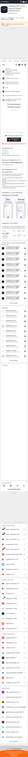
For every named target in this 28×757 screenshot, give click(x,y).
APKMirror (6, 2)
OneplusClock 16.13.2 (11, 340)
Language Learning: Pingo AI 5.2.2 (14, 697)
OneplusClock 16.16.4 (11, 335)
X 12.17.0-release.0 (10, 613)
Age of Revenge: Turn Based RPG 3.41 (15, 712)
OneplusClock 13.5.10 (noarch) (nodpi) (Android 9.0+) (13, 270)
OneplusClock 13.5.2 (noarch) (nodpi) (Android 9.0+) (13, 281)
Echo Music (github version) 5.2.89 (14, 554)
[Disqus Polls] (14, 385)
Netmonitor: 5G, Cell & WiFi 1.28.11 (14, 717)
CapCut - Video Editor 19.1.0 (12, 539)
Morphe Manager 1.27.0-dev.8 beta (14, 737)
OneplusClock (11, 18)
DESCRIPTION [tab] (24, 61)
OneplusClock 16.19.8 (11, 310)
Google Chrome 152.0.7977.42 (13, 682)
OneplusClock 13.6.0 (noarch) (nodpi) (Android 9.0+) (13, 264)
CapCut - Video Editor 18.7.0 (12, 549)
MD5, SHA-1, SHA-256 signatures (12, 91)
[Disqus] (14, 423)
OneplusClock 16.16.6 (11, 330)
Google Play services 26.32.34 (13, 667)
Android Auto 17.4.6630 (11, 618)
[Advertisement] (14, 43)
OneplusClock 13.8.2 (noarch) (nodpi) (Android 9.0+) (13, 253)
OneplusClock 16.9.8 (10, 345)
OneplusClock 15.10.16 (11, 325)
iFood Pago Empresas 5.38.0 (12, 722)
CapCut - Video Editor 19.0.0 (12, 534)
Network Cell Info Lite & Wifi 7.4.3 (14, 727)
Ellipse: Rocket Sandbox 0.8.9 (12, 662)
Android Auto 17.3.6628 (11, 598)
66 (11, 71)
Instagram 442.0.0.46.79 (11, 603)
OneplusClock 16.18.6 (11, 320)
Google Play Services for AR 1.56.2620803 (16, 707)
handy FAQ (6, 228)
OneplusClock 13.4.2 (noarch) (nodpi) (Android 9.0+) (13, 286)
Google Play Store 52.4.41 (12, 544)
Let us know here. (17, 748)
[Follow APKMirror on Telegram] (17, 486)
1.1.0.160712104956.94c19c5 (15, 162)
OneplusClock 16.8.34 (11, 350)
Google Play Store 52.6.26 (12, 569)
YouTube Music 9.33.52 (11, 628)
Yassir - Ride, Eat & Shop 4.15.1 (13, 692)
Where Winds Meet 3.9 (11, 657)
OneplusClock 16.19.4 (11, 315)
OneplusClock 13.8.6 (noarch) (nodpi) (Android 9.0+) (13, 247)
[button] (16, 65)
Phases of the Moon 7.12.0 (12, 732)
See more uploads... (14, 303)
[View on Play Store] (19, 65)
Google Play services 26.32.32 (13, 652)
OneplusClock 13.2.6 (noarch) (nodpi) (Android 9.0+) (13, 292)
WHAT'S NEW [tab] (16, 61)
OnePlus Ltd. (13, 13)
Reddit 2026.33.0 (10, 623)
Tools (3, 64)
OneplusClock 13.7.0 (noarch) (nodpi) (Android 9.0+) (13, 258)
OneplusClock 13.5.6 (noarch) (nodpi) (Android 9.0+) (13, 275)
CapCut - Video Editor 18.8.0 (12, 529)
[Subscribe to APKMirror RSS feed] (24, 486)
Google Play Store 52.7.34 (12, 559)
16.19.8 (10, 172)
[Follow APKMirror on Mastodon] (11, 486)
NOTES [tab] (10, 61)
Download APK (15, 139)
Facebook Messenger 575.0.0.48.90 (14, 672)
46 (12, 95)
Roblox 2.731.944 (10, 564)
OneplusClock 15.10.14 (11, 355)
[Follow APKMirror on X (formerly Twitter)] (4, 486)
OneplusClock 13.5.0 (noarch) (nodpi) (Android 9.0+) (13, 297)
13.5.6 (17, 18)
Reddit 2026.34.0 (10, 677)
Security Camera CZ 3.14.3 (12, 702)
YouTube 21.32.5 (10, 574)
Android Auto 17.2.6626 (11, 608)
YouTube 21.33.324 (10, 647)
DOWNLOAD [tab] (4, 61)
